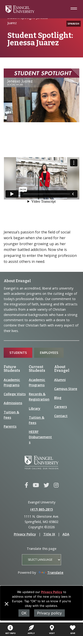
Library (34, 408)
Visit (52, 633)
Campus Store (65, 388)
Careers (60, 406)
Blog (57, 397)
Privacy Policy (51, 592)
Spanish (73, 23)
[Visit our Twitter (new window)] (46, 485)
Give (72, 633)
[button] (6, 605)
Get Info (10, 633)
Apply (31, 633)
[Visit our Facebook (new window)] (26, 485)
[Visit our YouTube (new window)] (36, 485)
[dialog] (41, 603)
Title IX (49, 534)
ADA (65, 534)
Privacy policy (49, 613)
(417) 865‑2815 (41, 509)
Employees (49, 352)
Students (18, 352)
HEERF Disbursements (40, 436)
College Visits (15, 394)
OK (24, 613)
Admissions (13, 403)
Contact (61, 416)
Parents (10, 426)
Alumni (60, 380)
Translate (55, 572)
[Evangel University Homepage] (20, 11)
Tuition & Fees (11, 415)
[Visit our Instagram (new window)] (56, 485)
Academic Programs (12, 382)
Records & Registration (39, 396)
